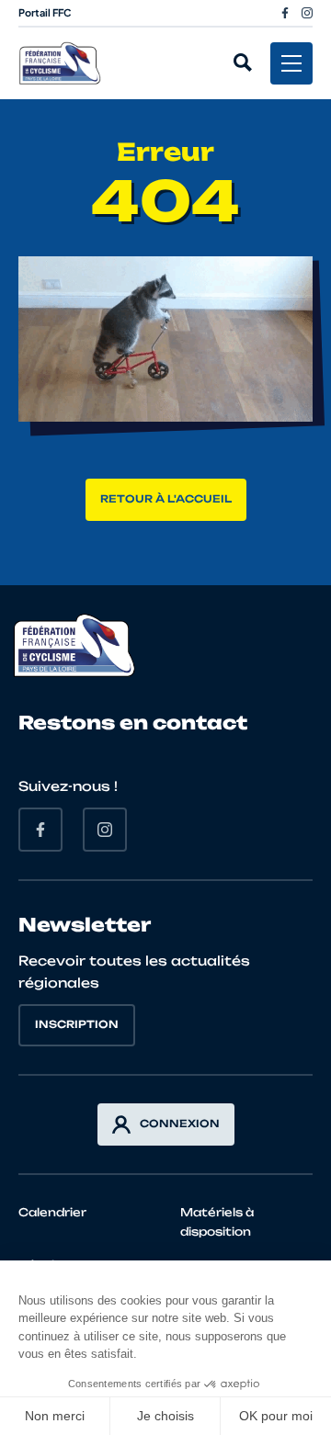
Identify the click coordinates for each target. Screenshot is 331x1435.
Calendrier (52, 1212)
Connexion (180, 1123)
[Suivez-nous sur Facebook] (285, 12)
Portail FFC (45, 12)
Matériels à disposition (217, 1221)
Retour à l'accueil (166, 498)
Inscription (77, 1024)
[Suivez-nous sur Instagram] (307, 12)
